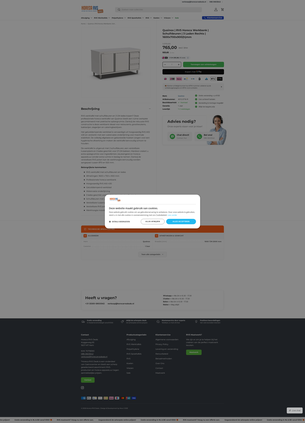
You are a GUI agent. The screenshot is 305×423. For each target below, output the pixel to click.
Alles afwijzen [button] (152, 221)
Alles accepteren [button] (181, 221)
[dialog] (152, 212)
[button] (119, 221)
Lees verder (172, 215)
